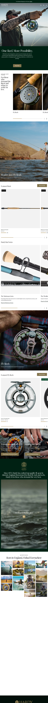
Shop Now (17, 65)
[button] (46, 118)
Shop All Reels (42, 374)
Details (43, 1)
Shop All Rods (42, 185)
